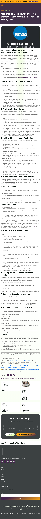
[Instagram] (8, 461)
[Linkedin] (11, 461)
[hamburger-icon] (2, 5)
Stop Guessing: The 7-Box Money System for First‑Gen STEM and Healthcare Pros (26, 408)
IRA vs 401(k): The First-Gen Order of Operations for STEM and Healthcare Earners (5, 387)
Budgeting (3, 378)
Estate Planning (9, 244)
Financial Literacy (17, 378)
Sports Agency (34, 378)
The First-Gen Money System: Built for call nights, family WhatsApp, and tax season (5, 408)
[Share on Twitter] (11, 375)
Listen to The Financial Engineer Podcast (30, 369)
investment (33, 226)
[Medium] (14, 461)
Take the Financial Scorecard (17, 357)
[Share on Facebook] (8, 375)
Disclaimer (24, 513)
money (12, 183)
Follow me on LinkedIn (15, 369)
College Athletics (9, 378)
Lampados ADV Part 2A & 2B (34, 513)
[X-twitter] (5, 461)
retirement (20, 180)
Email (2, 493)
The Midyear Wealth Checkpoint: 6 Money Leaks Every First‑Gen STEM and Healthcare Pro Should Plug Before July (25, 395)
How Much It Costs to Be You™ (18, 367)
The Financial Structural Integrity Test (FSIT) (20, 360)
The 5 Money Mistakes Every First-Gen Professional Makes (23, 365)
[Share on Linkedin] (14, 375)
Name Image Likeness (26, 378)
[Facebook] (2, 461)
